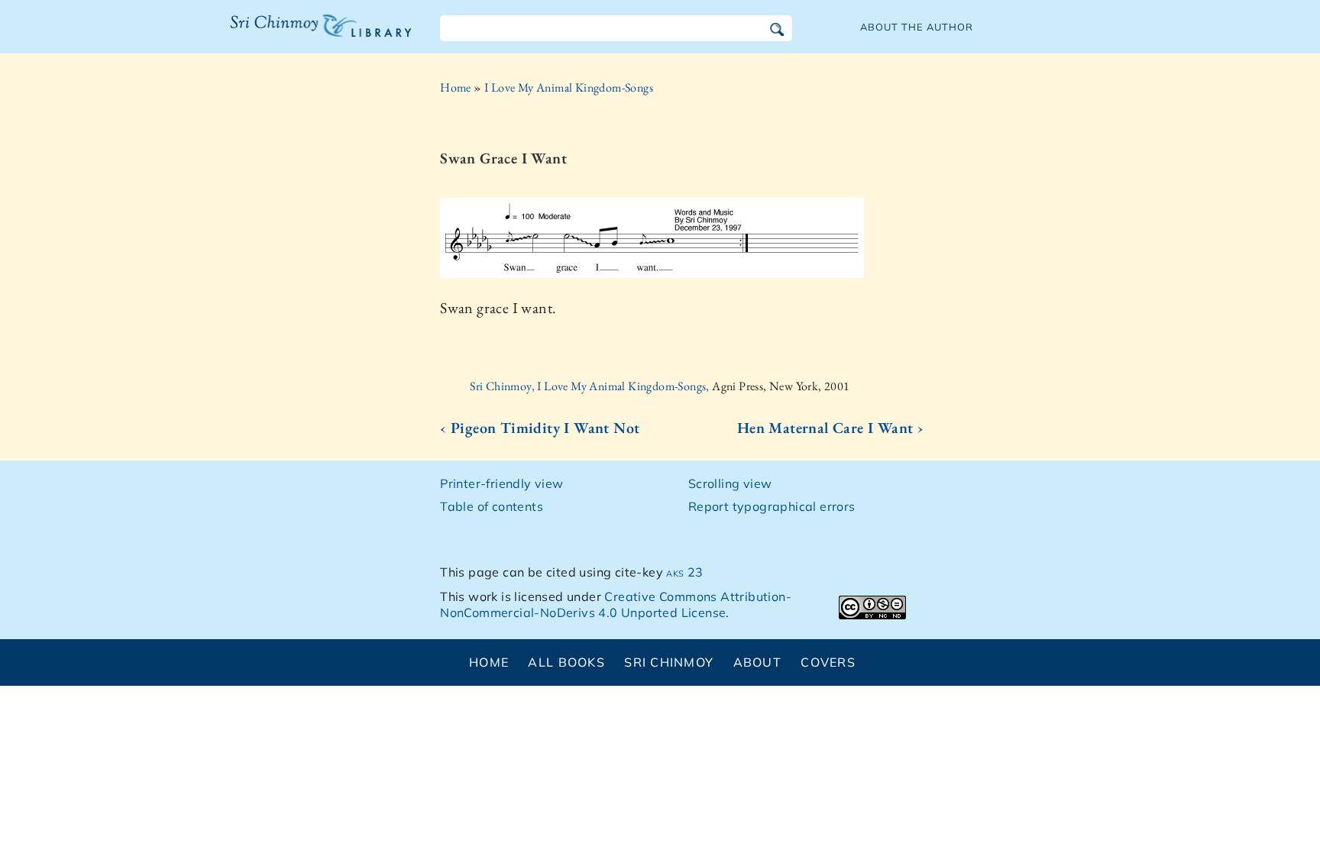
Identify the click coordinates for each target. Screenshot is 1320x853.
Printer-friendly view (501, 483)
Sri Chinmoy (668, 662)
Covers (828, 662)
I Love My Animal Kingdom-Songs (568, 87)
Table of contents (491, 506)
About (757, 662)
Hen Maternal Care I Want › (830, 428)
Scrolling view (730, 483)
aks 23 (684, 572)
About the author (916, 27)
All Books (566, 662)
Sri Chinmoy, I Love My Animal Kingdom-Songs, (591, 386)
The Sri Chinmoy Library (289, 35)
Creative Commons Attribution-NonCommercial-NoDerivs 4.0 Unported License (615, 604)
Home (455, 87)
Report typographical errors (772, 506)
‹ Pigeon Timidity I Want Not (539, 428)
